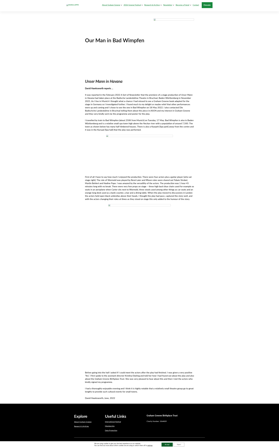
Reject (179, 444)
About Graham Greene (82, 422)
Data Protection (111, 430)
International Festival (113, 422)
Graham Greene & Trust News (118, 48)
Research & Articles (81, 426)
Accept (167, 444)
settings (149, 445)
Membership (110, 426)
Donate (207, 5)
